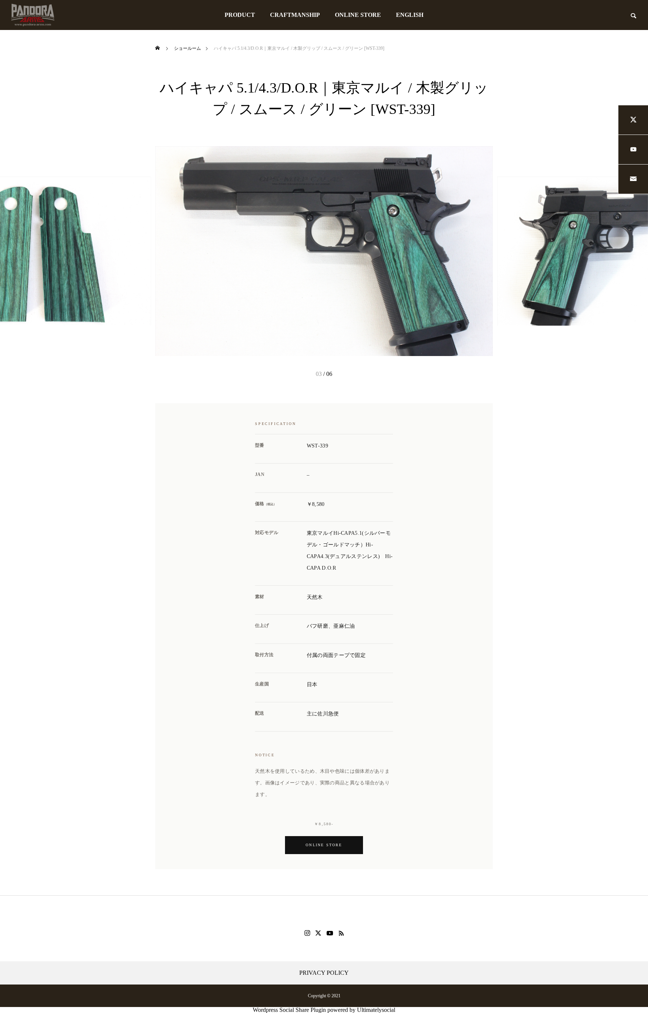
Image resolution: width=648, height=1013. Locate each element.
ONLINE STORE (358, 15)
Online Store (324, 845)
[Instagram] (307, 933)
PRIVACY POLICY (324, 973)
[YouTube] (330, 933)
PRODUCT (240, 15)
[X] (318, 933)
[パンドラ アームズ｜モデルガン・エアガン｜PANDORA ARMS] (33, 15)
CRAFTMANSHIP (295, 15)
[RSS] (341, 933)
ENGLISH (409, 15)
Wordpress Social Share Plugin (290, 1010)
